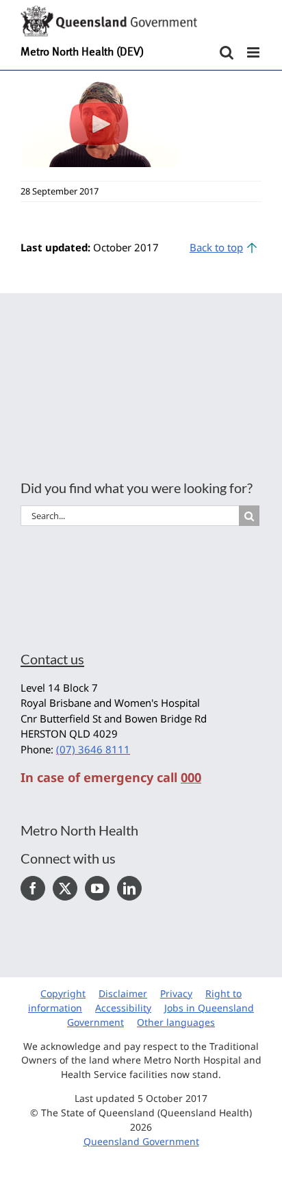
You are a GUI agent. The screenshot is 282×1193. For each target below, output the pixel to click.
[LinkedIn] (129, 888)
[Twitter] (65, 888)
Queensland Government (141, 1141)
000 (191, 777)
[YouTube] (97, 888)
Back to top (216, 247)
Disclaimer (123, 993)
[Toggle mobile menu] (254, 52)
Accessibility (123, 1007)
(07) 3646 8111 (93, 749)
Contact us (52, 659)
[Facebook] (33, 888)
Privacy (176, 993)
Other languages (176, 1022)
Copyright (63, 993)
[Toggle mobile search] (226, 52)
